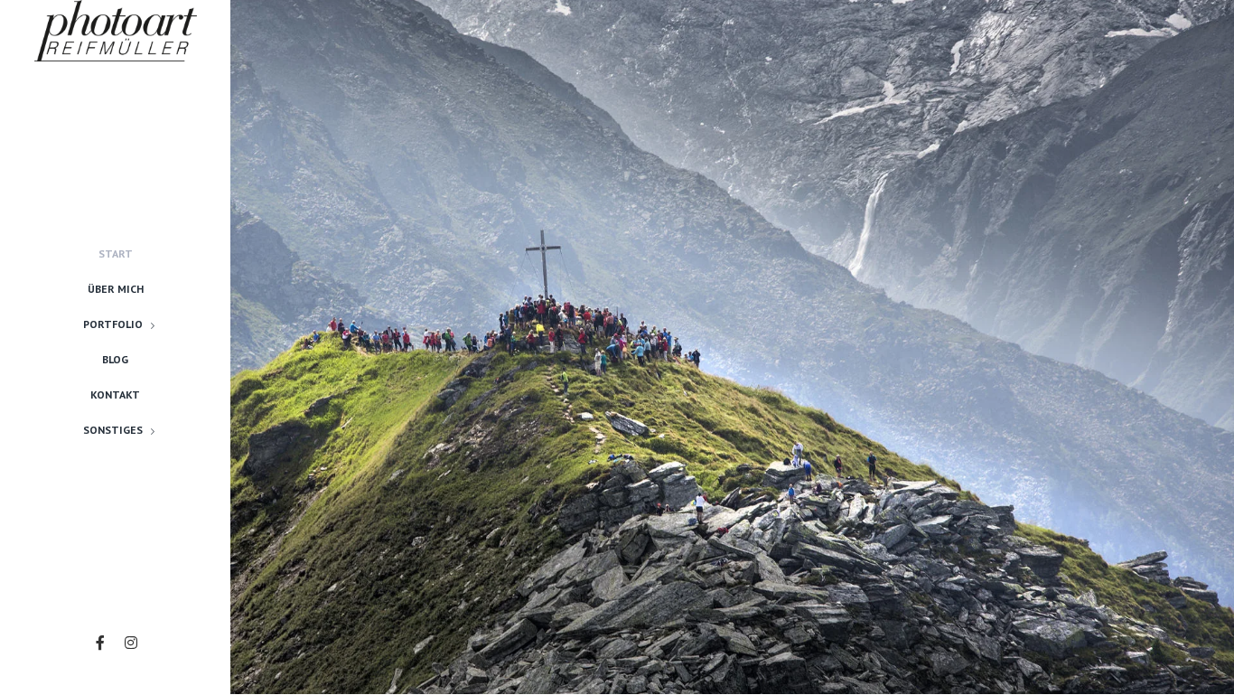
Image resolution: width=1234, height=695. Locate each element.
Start (115, 253)
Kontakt (115, 394)
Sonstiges (113, 430)
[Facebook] (100, 642)
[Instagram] (131, 642)
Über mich (116, 289)
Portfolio (113, 324)
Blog (115, 359)
